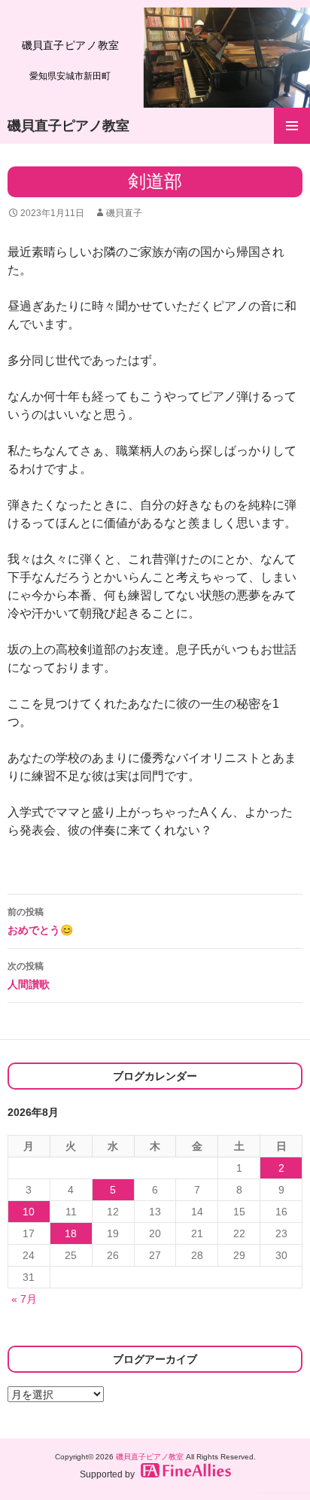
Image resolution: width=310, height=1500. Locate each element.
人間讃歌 (29, 975)
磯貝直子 (124, 213)
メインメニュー (292, 126)
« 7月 (24, 1299)
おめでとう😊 (40, 921)
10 (29, 1212)
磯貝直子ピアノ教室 (68, 125)
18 (71, 1233)
